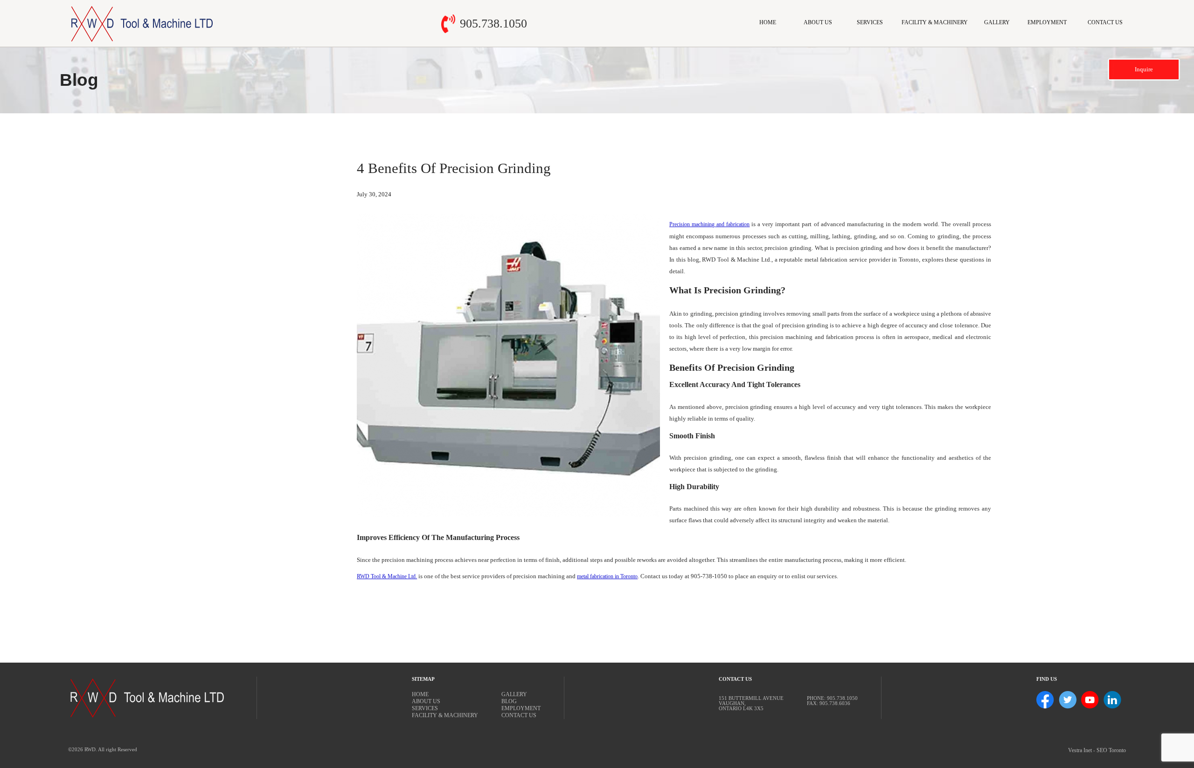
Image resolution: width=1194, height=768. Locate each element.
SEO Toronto (1111, 750)
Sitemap (423, 679)
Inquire (1144, 69)
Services (870, 22)
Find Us (1046, 679)
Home (767, 22)
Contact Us (1105, 22)
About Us (818, 22)
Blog (509, 701)
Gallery (997, 22)
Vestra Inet (1080, 750)
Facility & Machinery (935, 22)
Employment (1047, 22)
